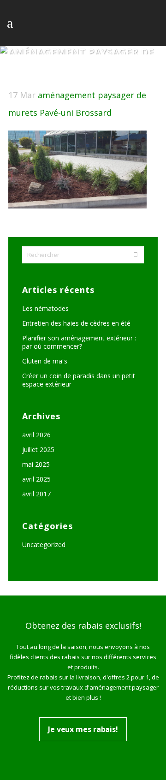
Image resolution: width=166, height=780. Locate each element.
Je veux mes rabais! (83, 729)
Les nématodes (45, 308)
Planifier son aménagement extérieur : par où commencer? (79, 342)
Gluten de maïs (44, 361)
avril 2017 (36, 493)
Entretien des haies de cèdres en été (76, 323)
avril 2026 (36, 434)
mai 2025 (36, 464)
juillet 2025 (38, 449)
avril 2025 (36, 479)
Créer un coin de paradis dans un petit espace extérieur (78, 379)
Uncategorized (43, 544)
